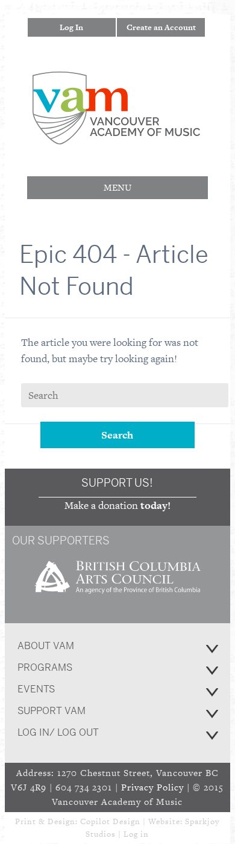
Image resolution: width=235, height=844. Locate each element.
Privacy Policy (152, 787)
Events (36, 689)
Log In (71, 27)
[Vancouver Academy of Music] (116, 136)
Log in (136, 834)
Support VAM (51, 710)
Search (117, 435)
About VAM (45, 645)
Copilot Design (110, 821)
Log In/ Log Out (58, 732)
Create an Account (161, 27)
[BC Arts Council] (117, 597)
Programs (44, 667)
